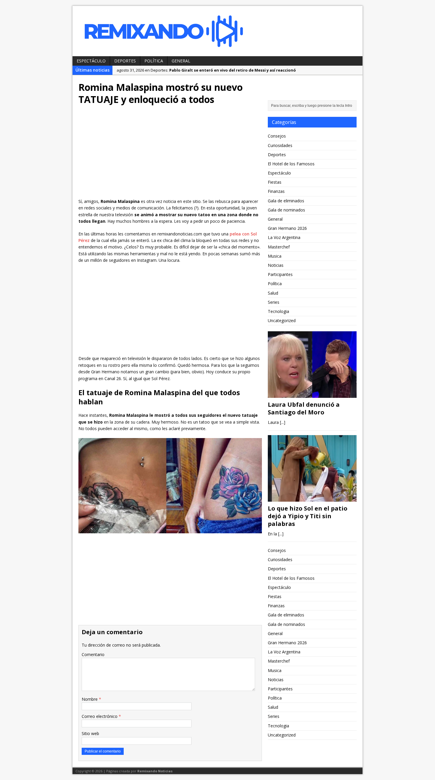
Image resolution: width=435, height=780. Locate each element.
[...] (282, 422)
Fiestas (274, 182)
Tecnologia (278, 311)
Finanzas (276, 191)
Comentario (93, 654)
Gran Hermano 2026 (287, 228)
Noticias (275, 265)
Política (153, 61)
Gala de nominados (286, 210)
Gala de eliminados (286, 201)
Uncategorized (282, 320)
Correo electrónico (100, 716)
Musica (274, 256)
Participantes (280, 274)
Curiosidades (280, 145)
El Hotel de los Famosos (291, 164)
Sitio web (90, 733)
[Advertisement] (170, 153)
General (181, 61)
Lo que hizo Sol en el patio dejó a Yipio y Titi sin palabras (307, 516)
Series (273, 302)
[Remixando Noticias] (217, 31)
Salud (273, 293)
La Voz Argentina (284, 237)
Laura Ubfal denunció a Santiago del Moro (304, 408)
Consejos (277, 136)
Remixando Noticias (155, 771)
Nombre (90, 699)
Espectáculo (91, 61)
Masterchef (279, 247)
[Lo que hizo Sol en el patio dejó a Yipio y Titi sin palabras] (312, 498)
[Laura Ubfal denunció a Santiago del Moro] (312, 394)
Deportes (125, 61)
